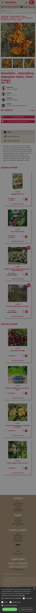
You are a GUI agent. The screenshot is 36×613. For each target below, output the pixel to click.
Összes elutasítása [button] (26, 609)
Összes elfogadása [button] (9, 609)
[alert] (18, 306)
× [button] (34, 588)
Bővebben (22, 595)
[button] (2, 598)
